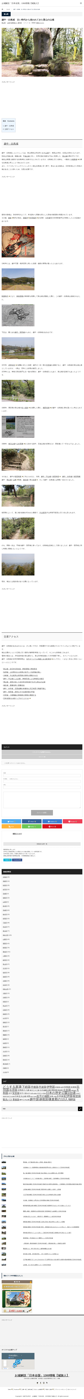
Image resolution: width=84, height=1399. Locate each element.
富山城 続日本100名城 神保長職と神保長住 (20, 669)
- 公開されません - (11, 778)
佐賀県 (5, 1043)
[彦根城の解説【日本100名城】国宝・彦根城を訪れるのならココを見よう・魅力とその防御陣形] (10, 1228)
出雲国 (13, 1090)
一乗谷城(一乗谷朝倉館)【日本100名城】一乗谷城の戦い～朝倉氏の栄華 (44, 1243)
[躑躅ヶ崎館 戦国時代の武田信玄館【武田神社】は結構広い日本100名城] (10, 1211)
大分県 (5, 1051)
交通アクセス (8, 129)
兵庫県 (5, 997)
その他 (5, 1072)
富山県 (4, 23)
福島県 (5, 898)
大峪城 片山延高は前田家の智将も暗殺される (20, 675)
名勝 (49, 1090)
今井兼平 (48, 218)
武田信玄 (11, 365)
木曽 (28, 1096)
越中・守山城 (46, 476)
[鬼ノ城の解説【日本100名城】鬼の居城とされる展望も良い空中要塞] (10, 1174)
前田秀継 (77, 476)
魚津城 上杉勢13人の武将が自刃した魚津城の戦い (22, 672)
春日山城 (11, 444)
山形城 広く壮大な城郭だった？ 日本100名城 (37, 1265)
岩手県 (5, 889)
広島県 (5, 1010)
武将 (51, 1096)
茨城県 (5, 910)
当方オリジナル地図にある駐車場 (38, 659)
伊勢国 (51, 1086)
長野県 (5, 943)
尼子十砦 (30, 1093)
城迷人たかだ (40, 23)
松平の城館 (43, 1096)
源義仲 (25, 218)
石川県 (5, 968)
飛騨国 (71, 1099)
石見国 (60, 1096)
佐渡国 (73, 1087)
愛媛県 (5, 1035)
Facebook (16, 860)
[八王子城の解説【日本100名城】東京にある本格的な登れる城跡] (10, 1195)
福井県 (5, 972)
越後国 (43, 1099)
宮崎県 (5, 1055)
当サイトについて (71, 1389)
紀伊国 (68, 1096)
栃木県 (5, 914)
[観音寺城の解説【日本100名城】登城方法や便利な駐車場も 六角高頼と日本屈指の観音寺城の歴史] (10, 1184)
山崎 (14, 480)
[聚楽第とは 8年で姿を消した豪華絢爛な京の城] (10, 1248)
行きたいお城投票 (38, 1389)
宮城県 (5, 893)
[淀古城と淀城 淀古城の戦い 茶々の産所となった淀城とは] (10, 1255)
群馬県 (5, 918)
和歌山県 (5, 989)
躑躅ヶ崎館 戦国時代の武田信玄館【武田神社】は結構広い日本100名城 (44, 1211)
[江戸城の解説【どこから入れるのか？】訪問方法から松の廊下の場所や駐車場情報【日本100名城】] (10, 1259)
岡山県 (5, 1006)
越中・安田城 (20, 332)
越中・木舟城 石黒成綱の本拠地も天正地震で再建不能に (24, 688)
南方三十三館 (34, 1090)
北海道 (5, 877)
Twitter (7, 860)
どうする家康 (12, 1086)
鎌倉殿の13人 (58, 1099)
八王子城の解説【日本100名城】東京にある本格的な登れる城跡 (42, 1194)
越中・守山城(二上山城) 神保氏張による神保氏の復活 (23, 679)
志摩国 (35, 1093)
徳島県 (5, 1022)
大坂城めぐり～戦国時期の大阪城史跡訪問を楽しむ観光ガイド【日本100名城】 (46, 1167)
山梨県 (5, 939)
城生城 (25, 480)
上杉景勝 (20, 444)
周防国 (54, 1090)
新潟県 (5, 906)
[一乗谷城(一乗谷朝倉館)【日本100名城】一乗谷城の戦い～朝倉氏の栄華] (10, 1244)
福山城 (27, 156)
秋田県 (5, 885)
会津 (62, 1087)
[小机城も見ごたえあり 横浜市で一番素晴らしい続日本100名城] (10, 1216)
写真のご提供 (49, 1389)
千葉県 (5, 923)
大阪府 (5, 993)
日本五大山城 (20, 1096)
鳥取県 (5, 1001)
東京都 (5, 931)
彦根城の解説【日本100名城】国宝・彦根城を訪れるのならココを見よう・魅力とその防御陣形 (51, 1227)
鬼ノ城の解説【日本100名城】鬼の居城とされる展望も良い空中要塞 (43, 1173)
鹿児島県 (5, 1064)
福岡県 (5, 1039)
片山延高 (42, 513)
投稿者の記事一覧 (42, 844)
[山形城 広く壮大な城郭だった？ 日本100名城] (10, 1265)
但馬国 (67, 1087)
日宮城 (48, 365)
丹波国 (42, 1086)
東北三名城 (33, 1096)
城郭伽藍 (73, 1090)
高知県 (5, 1030)
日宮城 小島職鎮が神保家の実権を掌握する (19, 695)
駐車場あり (13, 23)
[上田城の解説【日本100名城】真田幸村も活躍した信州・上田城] (10, 1189)
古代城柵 (43, 1090)
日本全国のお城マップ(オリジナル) (16, 698)
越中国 (20, 23)
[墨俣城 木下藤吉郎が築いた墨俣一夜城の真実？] (10, 1162)
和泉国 (60, 1090)
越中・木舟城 (67, 476)
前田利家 (18, 476)
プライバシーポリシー (60, 1389)
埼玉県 (5, 927)
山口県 (5, 1018)
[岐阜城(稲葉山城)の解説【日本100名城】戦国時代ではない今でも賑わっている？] (10, 1206)
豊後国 (16, 1099)
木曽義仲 (33, 218)
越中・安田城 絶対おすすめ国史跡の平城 (18, 692)
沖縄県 (5, 1068)
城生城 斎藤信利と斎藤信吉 (14, 685)
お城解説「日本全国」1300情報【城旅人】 (20, 3)
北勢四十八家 (23, 1090)
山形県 (5, 902)
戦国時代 (5, 296)
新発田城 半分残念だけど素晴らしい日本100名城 (38, 1238)
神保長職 (19, 296)
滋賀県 (5, 977)
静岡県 (5, 947)
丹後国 (34, 1086)
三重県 (5, 956)
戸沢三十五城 (41, 1093)
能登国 (77, 1096)
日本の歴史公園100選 (61, 1093)
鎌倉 (9, 218)
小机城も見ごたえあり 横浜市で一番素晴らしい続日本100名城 (42, 1216)
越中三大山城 (24, 1100)
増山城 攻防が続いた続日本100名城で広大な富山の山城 (24, 682)
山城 (8, 23)
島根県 (5, 1014)
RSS (46, 1382)
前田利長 (55, 476)
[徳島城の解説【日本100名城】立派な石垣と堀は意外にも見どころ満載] (10, 1222)
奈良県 (5, 985)
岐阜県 (5, 960)
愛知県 (5, 952)
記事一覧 (24, 1389)
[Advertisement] (42, 98)
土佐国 (67, 1090)
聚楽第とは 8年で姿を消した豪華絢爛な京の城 (37, 1248)
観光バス (7, 1099)
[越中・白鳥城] (18, 290)
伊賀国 (57, 1087)
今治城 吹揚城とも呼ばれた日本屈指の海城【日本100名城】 (41, 1200)
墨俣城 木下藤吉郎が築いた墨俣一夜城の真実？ (37, 1162)
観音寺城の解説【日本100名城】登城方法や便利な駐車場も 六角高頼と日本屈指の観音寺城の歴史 (52, 1184)
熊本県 (5, 1060)
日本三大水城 (10, 1096)
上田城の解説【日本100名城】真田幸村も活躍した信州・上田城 (42, 1189)
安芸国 (15, 1093)
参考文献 (30, 1389)
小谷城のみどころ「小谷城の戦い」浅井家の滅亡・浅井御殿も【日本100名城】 (46, 1178)
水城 (55, 1096)
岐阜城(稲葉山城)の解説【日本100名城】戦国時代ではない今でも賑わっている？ (47, 1205)
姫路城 (74, 159)
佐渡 (34, 480)
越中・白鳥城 (8, 126)
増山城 (9, 480)
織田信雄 (46, 408)
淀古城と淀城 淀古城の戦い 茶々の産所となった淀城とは (41, 1254)
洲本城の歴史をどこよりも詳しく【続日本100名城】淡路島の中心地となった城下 (47, 1232)
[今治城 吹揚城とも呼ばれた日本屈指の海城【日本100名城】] (10, 1200)
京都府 (5, 981)
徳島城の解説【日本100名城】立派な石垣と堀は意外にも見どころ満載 (44, 1222)
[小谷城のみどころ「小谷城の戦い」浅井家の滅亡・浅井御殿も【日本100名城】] (10, 1179)
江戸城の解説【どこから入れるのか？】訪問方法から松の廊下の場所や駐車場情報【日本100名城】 (52, 1259)
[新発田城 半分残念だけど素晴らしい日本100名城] (10, 1239)
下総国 (26, 1086)
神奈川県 (5, 935)
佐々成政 (25, 408)
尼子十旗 (23, 1093)
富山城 (64, 156)
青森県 (5, 881)
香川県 (5, 1026)
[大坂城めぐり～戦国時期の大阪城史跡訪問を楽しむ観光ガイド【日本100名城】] (10, 1168)
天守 (10, 1093)
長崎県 (5, 1047)
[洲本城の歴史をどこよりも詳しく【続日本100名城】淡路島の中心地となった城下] (10, 1233)
